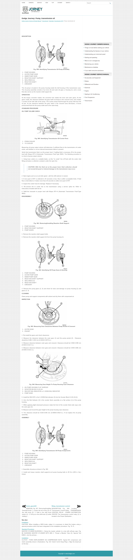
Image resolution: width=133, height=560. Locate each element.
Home (23, 2)
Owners (31, 2)
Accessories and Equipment (93, 78)
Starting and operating (91, 57)
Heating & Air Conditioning (92, 94)
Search (68, 2)
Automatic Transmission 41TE (56, 21)
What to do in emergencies (92, 61)
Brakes (87, 81)
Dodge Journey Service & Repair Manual (31, 21)
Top (53, 2)
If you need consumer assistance (94, 70)
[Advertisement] (51, 28)
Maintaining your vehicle (91, 64)
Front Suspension (90, 97)
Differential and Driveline (91, 84)
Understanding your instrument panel (95, 54)
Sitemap (60, 2)
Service (39, 2)
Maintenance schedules (91, 67)
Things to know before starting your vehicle (97, 48)
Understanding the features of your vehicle (97, 51)
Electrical (87, 87)
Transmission (45, 21)
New (46, 2)
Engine (87, 91)
